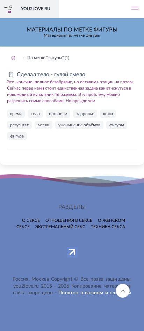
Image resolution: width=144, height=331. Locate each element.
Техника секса (108, 227)
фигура (17, 136)
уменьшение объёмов (79, 125)
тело (35, 114)
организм (58, 114)
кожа (108, 114)
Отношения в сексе (68, 220)
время (16, 114)
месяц (43, 125)
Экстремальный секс (60, 227)
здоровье (85, 114)
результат (19, 125)
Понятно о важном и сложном (94, 292)
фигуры (116, 125)
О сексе (31, 220)
